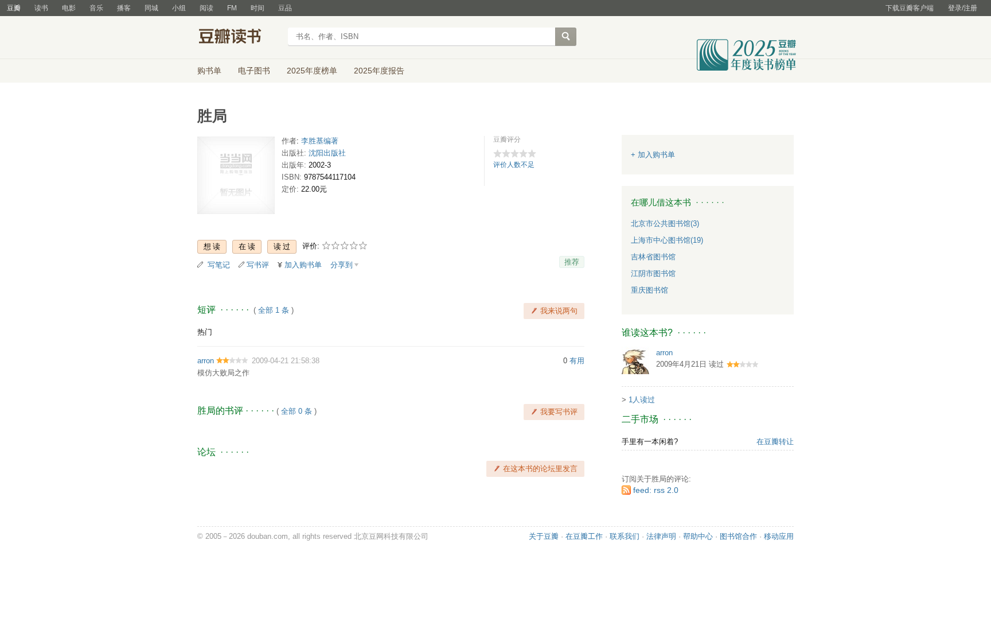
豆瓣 (14, 8)
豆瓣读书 (238, 38)
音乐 (96, 8)
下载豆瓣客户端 (909, 8)
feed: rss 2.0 (655, 490)
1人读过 (642, 399)
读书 (41, 8)
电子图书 (254, 70)
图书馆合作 (738, 536)
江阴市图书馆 (653, 273)
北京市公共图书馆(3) (665, 223)
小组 (179, 8)
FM (232, 8)
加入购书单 (303, 265)
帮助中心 (698, 536)
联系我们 (624, 536)
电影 (69, 8)
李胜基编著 (319, 141)
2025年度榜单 (312, 70)
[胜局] (236, 177)
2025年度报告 (379, 70)
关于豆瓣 (544, 536)
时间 (257, 8)
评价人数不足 (513, 165)
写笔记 (219, 265)
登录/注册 (962, 8)
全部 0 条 (296, 411)
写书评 (258, 265)
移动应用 (779, 536)
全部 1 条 (273, 310)
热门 (204, 332)
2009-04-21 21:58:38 (285, 360)
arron (205, 360)
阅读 (206, 8)
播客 (124, 8)
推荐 (571, 262)
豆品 (285, 8)
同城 (151, 8)
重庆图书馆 (649, 290)
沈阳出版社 (327, 153)
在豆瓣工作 (584, 536)
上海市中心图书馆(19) (667, 240)
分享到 (341, 265)
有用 (576, 360)
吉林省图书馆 (653, 256)
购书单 (209, 70)
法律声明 (661, 536)
